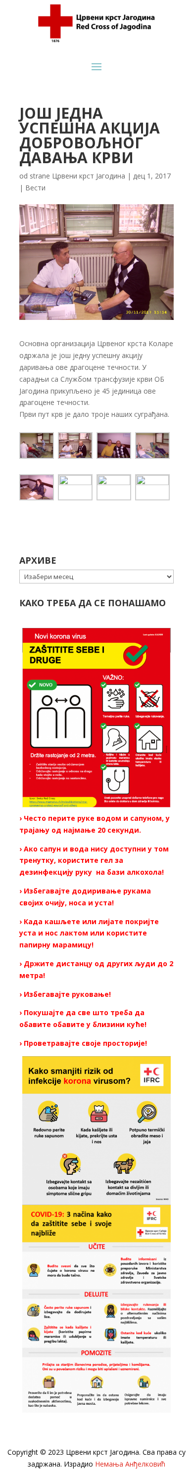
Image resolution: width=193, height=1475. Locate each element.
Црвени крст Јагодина (88, 175)
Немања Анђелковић (130, 1464)
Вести (35, 187)
